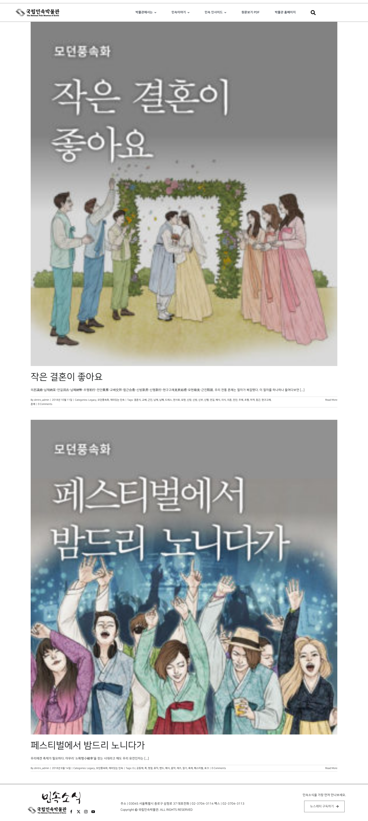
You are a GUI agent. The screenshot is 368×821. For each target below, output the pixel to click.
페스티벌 (198, 768)
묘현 (183, 400)
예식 (218, 400)
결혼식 (137, 400)
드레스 (168, 400)
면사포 (176, 400)
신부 (200, 400)
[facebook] (71, 811)
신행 (206, 400)
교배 (144, 400)
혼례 (33, 404)
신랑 (189, 400)
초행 (246, 400)
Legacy (92, 400)
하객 (252, 400)
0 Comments (45, 404)
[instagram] (86, 811)
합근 (258, 400)
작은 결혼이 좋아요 (67, 377)
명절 (150, 768)
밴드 (161, 768)
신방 (195, 400)
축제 (190, 768)
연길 (212, 400)
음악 (173, 768)
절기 (184, 768)
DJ (133, 768)
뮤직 (156, 768)
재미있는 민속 (117, 400)
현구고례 (266, 400)
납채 (156, 400)
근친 (150, 400)
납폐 (161, 400)
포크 (206, 768)
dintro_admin (41, 400)
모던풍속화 (103, 400)
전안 (235, 400)
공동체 (139, 768)
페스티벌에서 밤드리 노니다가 (88, 746)
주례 (241, 400)
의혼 (229, 400)
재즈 (179, 768)
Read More (331, 400)
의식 (223, 400)
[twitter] (78, 811)
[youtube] (93, 811)
